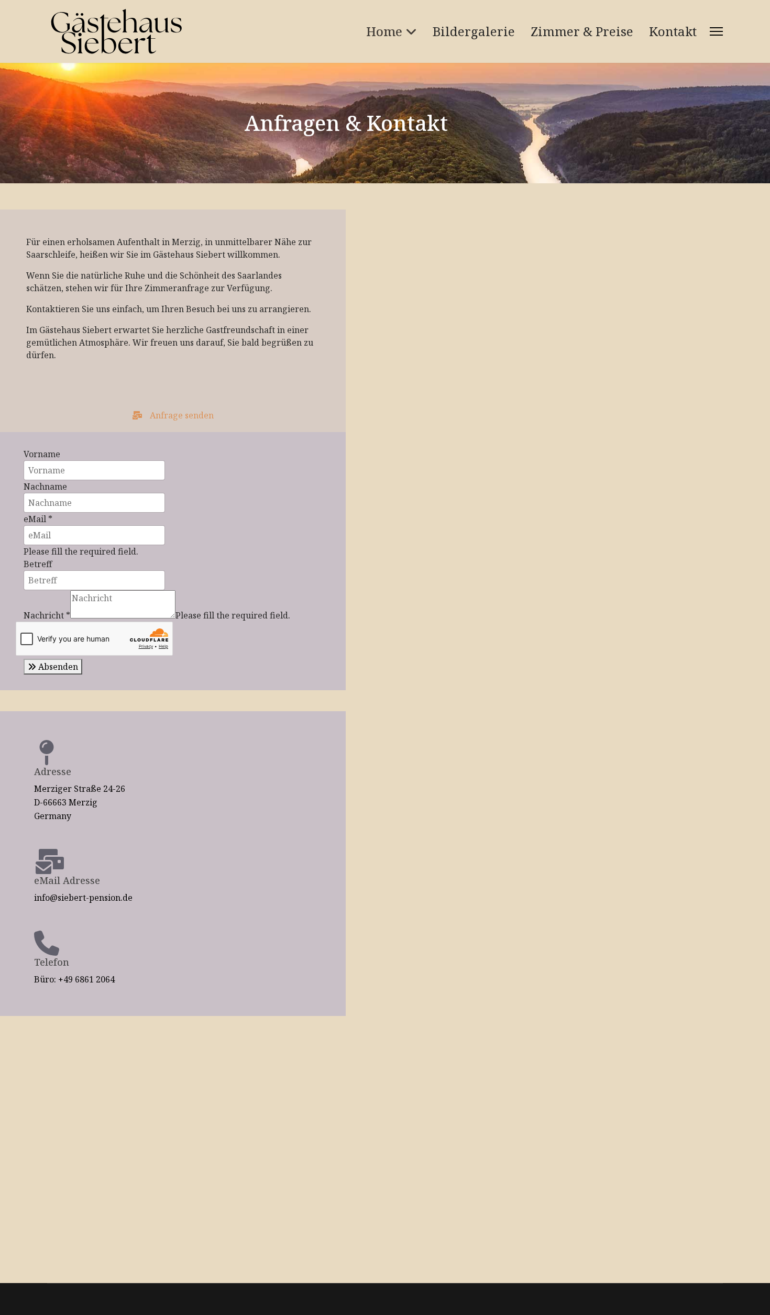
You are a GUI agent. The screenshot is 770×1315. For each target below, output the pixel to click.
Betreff (38, 564)
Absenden (57, 666)
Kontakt (673, 31)
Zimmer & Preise (582, 31)
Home (384, 31)
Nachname (45, 486)
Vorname (42, 454)
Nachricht (47, 615)
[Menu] (716, 31)
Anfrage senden (181, 415)
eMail (38, 519)
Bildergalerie (474, 31)
